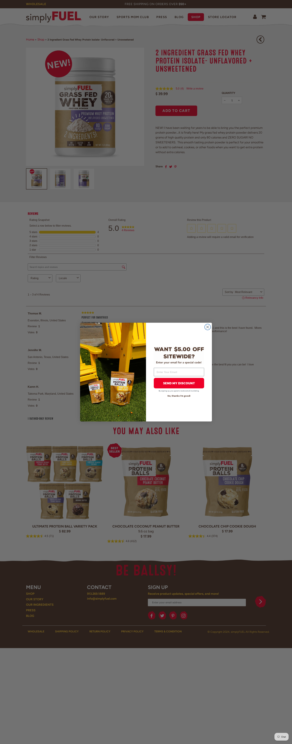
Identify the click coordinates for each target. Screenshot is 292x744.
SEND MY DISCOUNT (179, 383)
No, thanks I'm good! (178, 396)
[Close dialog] (208, 327)
